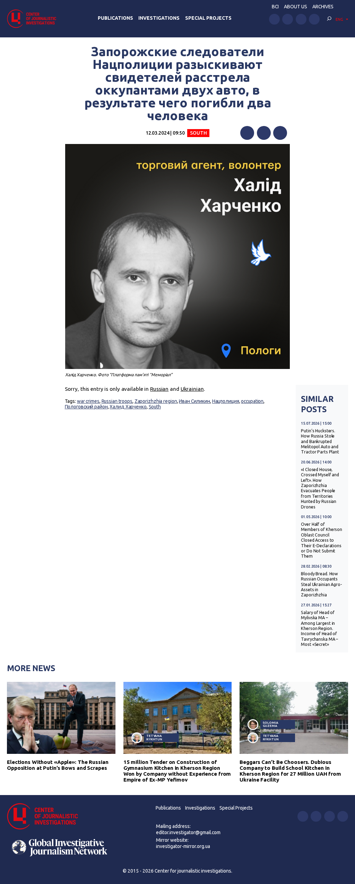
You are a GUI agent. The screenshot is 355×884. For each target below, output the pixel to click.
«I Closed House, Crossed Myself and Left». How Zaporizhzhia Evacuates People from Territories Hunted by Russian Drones (320, 488)
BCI (275, 6)
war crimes (88, 401)
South (198, 133)
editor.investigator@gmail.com (188, 832)
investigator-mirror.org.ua (183, 846)
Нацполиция (225, 401)
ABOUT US (295, 6)
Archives (323, 6)
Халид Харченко (128, 406)
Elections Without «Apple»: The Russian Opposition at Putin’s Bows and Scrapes (58, 765)
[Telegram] (280, 133)
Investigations (159, 18)
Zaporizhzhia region (156, 401)
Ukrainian (192, 389)
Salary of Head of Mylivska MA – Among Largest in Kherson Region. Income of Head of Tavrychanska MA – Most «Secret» (319, 628)
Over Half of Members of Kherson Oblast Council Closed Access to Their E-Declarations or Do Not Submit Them (321, 540)
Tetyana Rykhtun (154, 737)
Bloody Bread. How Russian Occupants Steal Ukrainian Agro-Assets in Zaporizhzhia (321, 584)
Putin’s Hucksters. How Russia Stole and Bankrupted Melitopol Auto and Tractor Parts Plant (320, 441)
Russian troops (117, 401)
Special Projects (208, 18)
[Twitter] (264, 133)
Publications (115, 18)
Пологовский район (86, 406)
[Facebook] (247, 133)
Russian (159, 389)
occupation (252, 401)
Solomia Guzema (270, 724)
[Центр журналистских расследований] (33, 18)
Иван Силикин (194, 401)
